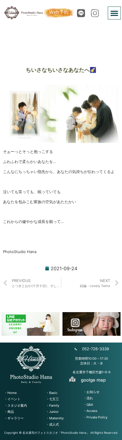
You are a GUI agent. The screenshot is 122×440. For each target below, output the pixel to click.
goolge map (93, 380)
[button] (114, 12)
